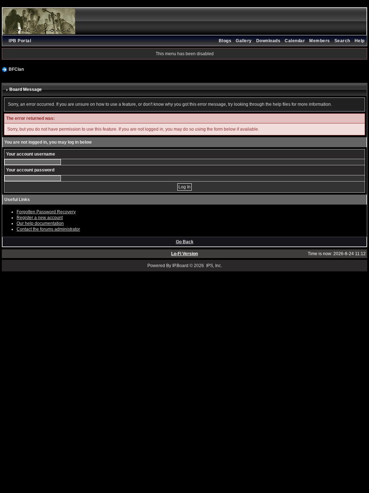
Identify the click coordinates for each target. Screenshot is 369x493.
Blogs (225, 40)
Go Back (185, 241)
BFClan (16, 69)
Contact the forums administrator (48, 229)
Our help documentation (40, 223)
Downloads (268, 40)
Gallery (244, 40)
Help (360, 40)
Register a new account (40, 217)
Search (342, 40)
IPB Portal (20, 40)
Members (319, 40)
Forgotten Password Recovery (46, 211)
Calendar (295, 40)
